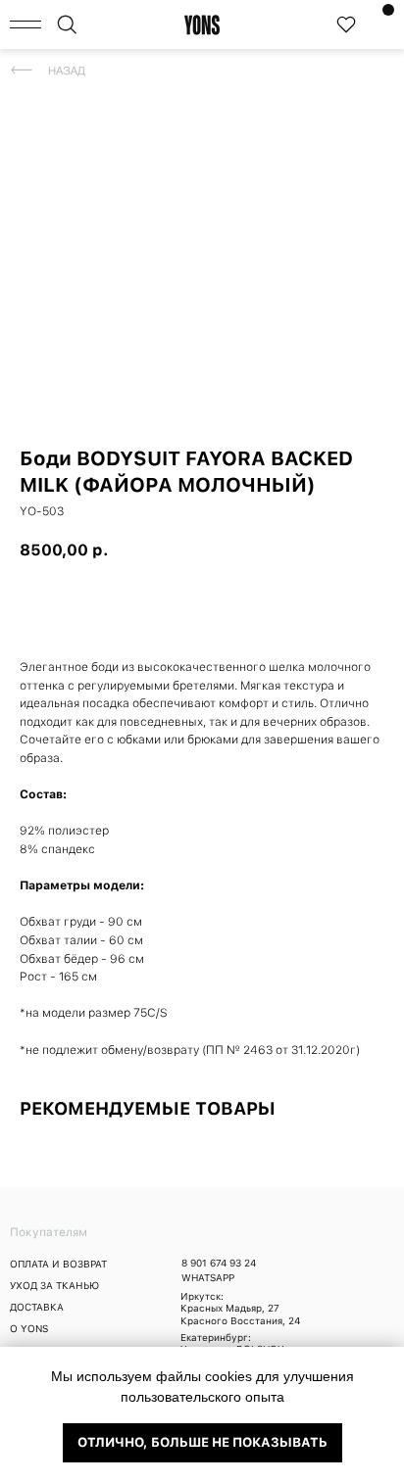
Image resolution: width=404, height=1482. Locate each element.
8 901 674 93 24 (218, 1262)
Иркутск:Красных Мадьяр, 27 (229, 1302)
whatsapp (207, 1277)
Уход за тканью (54, 1285)
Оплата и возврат (58, 1263)
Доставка (37, 1307)
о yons (29, 1328)
